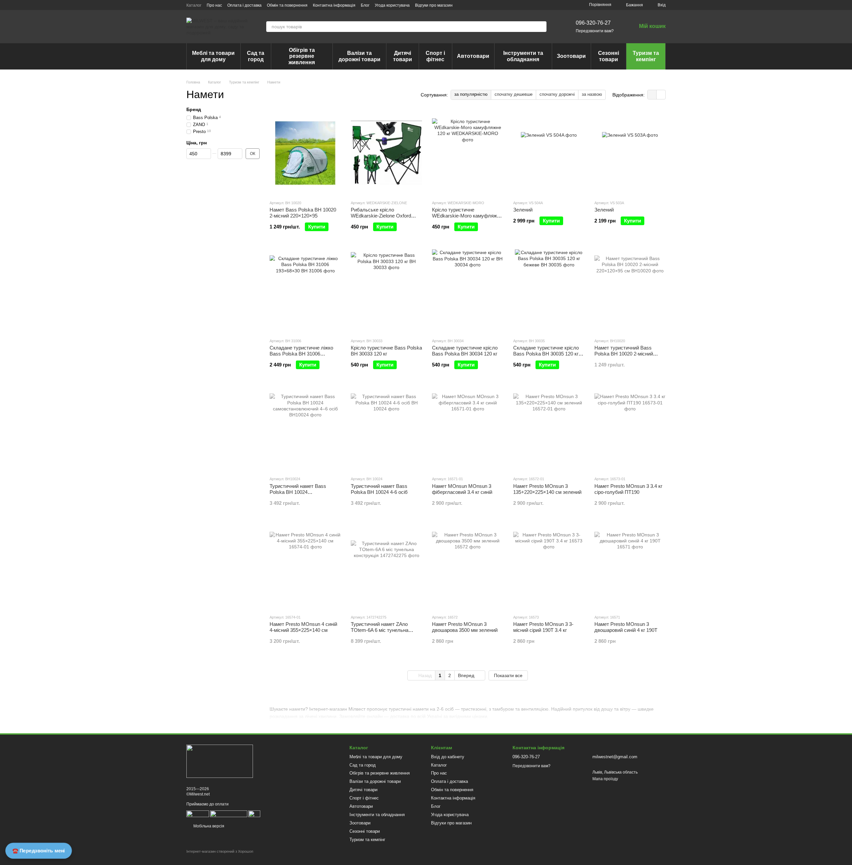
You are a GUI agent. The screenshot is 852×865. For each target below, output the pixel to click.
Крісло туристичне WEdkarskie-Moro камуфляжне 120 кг (467, 215)
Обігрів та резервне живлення (302, 56)
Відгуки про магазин (434, 5)
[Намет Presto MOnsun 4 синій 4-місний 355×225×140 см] (305, 567)
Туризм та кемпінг (646, 56)
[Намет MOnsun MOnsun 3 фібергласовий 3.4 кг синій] (467, 429)
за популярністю (471, 94)
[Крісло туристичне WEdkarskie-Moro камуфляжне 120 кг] (467, 153)
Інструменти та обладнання (523, 56)
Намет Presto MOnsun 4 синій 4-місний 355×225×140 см (303, 627)
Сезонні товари (608, 56)
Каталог (193, 5)
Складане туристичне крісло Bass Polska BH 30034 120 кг (465, 351)
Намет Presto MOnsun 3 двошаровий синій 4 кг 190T (625, 627)
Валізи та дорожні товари (359, 56)
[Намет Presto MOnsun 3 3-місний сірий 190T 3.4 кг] (548, 567)
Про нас (214, 5)
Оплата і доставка (244, 5)
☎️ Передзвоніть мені (38, 850)
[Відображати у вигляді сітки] (652, 94)
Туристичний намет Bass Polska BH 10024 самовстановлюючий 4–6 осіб (303, 492)
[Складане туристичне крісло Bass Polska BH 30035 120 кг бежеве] (548, 291)
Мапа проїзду (605, 779)
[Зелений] (548, 153)
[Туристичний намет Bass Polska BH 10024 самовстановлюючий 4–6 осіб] (305, 429)
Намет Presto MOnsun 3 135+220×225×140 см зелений (547, 489)
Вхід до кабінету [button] (447, 756)
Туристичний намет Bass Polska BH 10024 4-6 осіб (379, 489)
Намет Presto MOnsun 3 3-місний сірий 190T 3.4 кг (543, 627)
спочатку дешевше (513, 94)
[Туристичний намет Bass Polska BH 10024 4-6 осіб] (386, 429)
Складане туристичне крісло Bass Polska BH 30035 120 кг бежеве (546, 353)
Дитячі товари (402, 56)
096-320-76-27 (593, 23)
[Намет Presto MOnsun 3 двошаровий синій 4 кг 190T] (630, 567)
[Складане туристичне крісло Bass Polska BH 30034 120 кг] (467, 291)
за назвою (592, 94)
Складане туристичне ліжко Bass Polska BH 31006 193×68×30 (301, 353)
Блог (365, 5)
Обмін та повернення (287, 5)
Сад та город (255, 56)
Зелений (522, 210)
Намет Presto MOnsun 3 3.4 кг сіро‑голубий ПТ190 (628, 489)
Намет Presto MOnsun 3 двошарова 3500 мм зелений (465, 627)
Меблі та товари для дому (213, 56)
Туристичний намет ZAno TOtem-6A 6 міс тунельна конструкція (379, 630)
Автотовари (473, 56)
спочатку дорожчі (557, 94)
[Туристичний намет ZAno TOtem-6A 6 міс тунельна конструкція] (386, 567)
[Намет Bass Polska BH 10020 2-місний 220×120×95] (305, 153)
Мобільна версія (208, 826)
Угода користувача (392, 5)
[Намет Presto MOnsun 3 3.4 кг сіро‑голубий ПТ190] (630, 429)
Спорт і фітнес (435, 56)
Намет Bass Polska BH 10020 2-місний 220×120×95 (303, 212)
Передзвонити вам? (595, 31)
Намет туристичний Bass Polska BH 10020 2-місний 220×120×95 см (623, 353)
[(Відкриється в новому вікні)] (228, 813)
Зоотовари (571, 56)
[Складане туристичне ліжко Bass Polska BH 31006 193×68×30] (305, 291)
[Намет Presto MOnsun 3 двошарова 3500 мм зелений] (467, 567)
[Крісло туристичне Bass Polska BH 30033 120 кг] (386, 291)
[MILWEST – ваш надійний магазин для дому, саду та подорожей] (219, 761)
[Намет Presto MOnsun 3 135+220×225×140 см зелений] (548, 429)
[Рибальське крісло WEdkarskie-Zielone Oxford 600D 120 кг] (386, 153)
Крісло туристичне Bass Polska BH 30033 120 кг (386, 351)
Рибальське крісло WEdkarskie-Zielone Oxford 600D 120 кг (381, 215)
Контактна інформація (334, 5)
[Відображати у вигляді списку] (661, 94)
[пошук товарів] (541, 26)
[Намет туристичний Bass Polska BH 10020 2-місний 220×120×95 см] (630, 291)
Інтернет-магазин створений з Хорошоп (219, 851)
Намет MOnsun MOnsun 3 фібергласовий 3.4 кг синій (462, 489)
